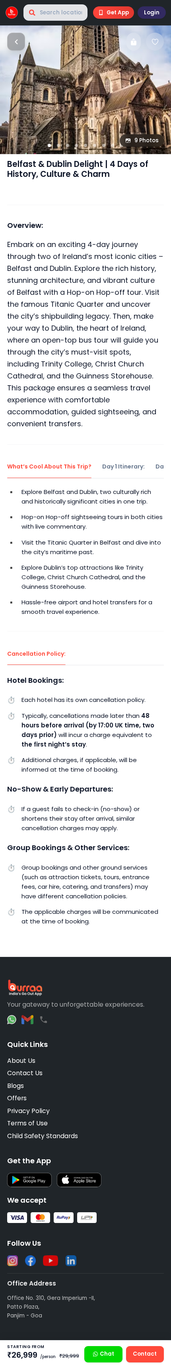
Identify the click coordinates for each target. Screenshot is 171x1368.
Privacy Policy (28, 1110)
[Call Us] (43, 1019)
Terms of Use (27, 1123)
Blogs (15, 1085)
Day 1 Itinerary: (123, 466)
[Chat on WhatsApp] (11, 1019)
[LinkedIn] (71, 1260)
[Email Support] (27, 1019)
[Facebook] (30, 1260)
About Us (21, 1060)
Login (151, 12)
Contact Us (25, 1073)
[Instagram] (12, 1260)
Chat (107, 1354)
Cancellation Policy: (36, 654)
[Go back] (16, 42)
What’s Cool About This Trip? (49, 466)
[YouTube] (50, 1260)
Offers (17, 1098)
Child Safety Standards (42, 1136)
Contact (145, 1354)
